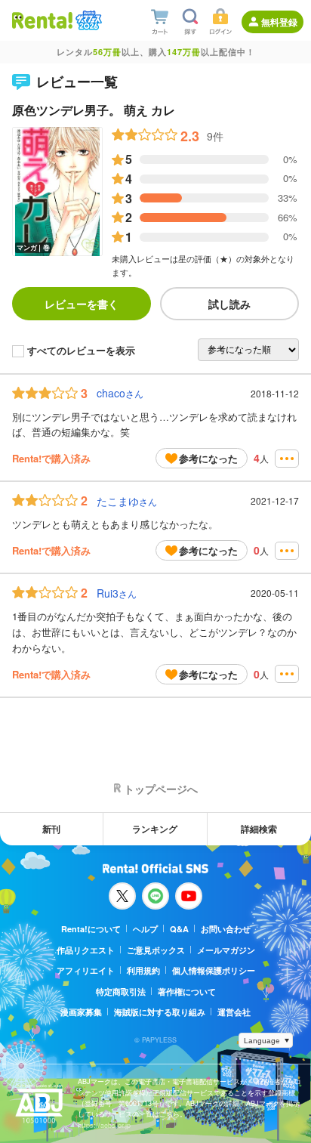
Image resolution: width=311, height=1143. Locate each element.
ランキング (154, 829)
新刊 (51, 829)
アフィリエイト (86, 970)
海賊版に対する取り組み (159, 1012)
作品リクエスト (86, 950)
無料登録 (279, 22)
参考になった (208, 458)
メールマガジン (226, 950)
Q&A (179, 928)
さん (120, 393)
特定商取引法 (121, 991)
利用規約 (143, 970)
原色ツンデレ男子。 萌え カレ (93, 110)
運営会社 (234, 1012)
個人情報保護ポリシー (213, 970)
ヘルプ (145, 928)
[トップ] (42, 20)
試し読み (229, 303)
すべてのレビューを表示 (81, 351)
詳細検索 (259, 829)
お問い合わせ (226, 928)
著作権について (187, 991)
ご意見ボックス (156, 950)
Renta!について (91, 928)
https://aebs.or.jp (104, 1125)
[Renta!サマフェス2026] (87, 20)
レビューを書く (82, 303)
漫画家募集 (81, 1012)
